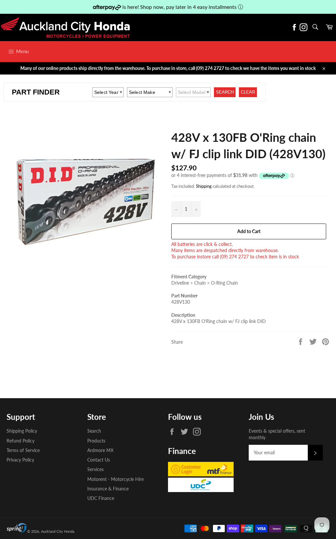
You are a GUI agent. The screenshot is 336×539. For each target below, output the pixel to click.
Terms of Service (23, 450)
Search (94, 431)
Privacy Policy (20, 460)
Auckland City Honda (57, 531)
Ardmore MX (100, 450)
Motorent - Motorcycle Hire (115, 479)
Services (95, 469)
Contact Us (98, 460)
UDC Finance (100, 498)
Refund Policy (20, 440)
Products (96, 440)
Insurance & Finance (108, 488)
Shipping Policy (22, 431)
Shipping (204, 186)
